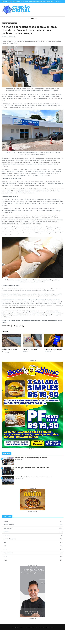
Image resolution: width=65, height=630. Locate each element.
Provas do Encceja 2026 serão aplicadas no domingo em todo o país (32, 467)
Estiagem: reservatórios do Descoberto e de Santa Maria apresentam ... (9, 349)
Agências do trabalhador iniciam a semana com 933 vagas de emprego (53, 348)
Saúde (14, 23)
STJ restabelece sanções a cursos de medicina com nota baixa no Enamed (33, 477)
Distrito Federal (6, 23)
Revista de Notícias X (48, 627)
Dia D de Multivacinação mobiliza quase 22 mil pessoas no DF (31, 348)
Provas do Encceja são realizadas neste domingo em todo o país (31, 457)
